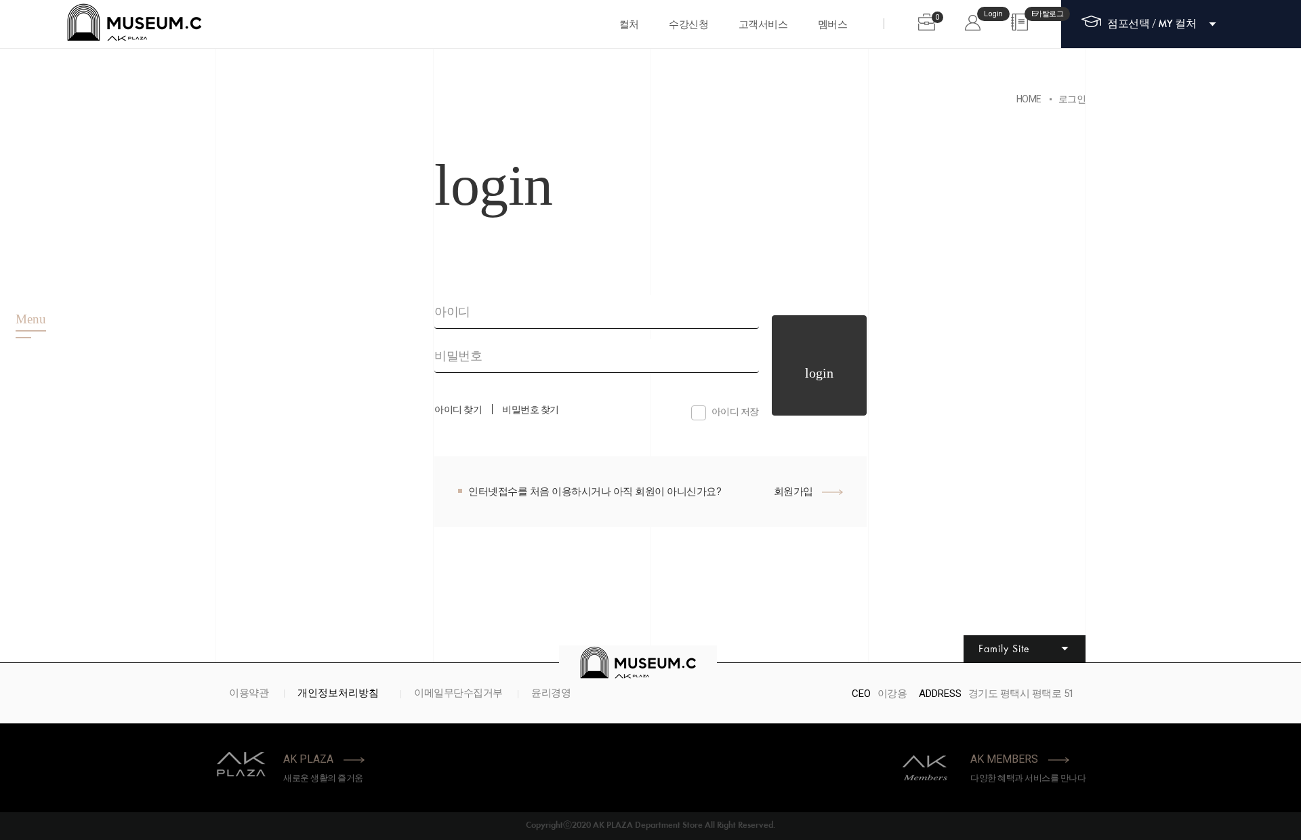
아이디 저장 (735, 411)
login (819, 372)
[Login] (972, 22)
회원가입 (795, 491)
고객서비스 (763, 24)
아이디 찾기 (458, 409)
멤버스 (833, 24)
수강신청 (688, 24)
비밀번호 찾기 (530, 409)
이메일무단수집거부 (458, 694)
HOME (1028, 99)
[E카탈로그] (1019, 22)
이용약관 (248, 694)
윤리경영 (551, 694)
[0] (926, 22)
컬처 (629, 24)
